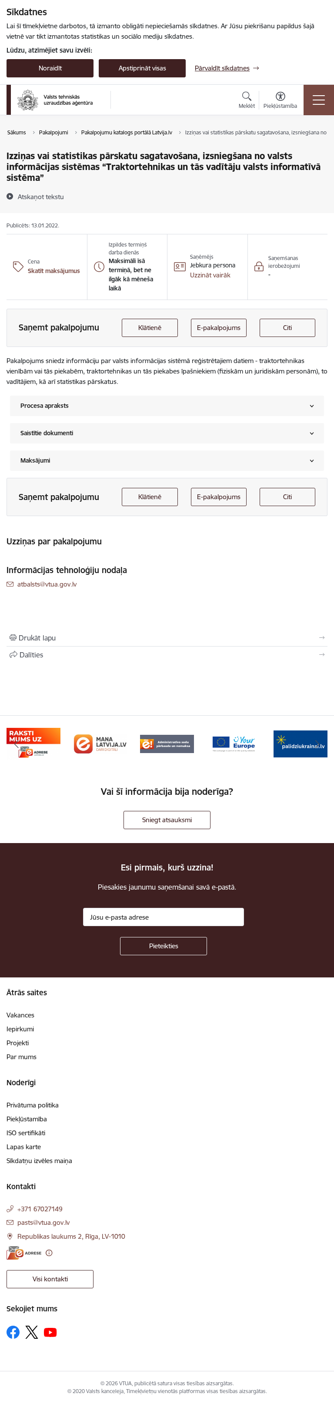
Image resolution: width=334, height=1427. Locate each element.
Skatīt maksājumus (54, 271)
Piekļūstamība (27, 1119)
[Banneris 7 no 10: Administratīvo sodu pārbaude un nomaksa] (167, 743)
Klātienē (149, 327)
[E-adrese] (24, 1253)
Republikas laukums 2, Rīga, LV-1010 (71, 1236)
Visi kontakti (50, 1279)
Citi (287, 327)
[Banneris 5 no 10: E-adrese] (33, 743)
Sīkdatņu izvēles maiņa (39, 1161)
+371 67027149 (40, 1209)
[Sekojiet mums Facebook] (13, 1332)
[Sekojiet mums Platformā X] (31, 1332)
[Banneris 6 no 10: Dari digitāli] (100, 743)
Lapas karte (24, 1147)
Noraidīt (50, 68)
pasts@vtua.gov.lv (43, 1222)
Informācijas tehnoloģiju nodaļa (67, 570)
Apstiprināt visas (142, 68)
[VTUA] (55, 100)
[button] (210, 275)
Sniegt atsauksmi (167, 820)
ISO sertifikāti (26, 1133)
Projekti (18, 1043)
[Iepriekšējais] (16, 744)
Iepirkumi (20, 1029)
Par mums (22, 1057)
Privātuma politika (33, 1105)
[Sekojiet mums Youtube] (50, 1332)
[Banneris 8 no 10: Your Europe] (234, 743)
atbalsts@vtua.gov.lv (47, 584)
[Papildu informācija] (49, 1253)
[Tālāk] (317, 744)
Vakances (20, 1015)
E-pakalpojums (218, 327)
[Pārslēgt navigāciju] (319, 100)
